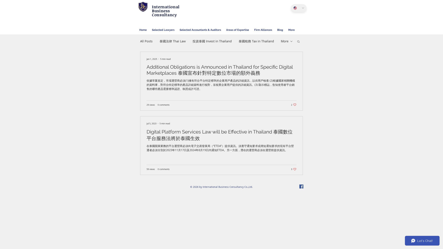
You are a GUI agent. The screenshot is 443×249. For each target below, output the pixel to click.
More (284, 41)
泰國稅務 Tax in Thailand (256, 41)
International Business (165, 8)
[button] (298, 42)
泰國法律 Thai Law (173, 41)
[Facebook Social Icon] (301, 186)
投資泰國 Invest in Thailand (212, 41)
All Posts (146, 41)
